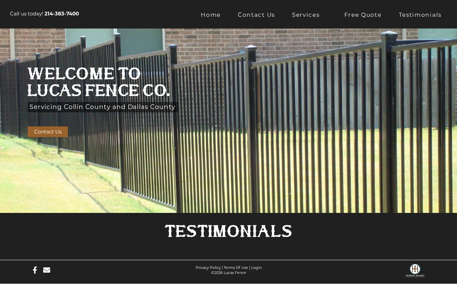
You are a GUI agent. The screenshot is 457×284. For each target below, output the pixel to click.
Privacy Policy (208, 267)
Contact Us (48, 131)
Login (256, 267)
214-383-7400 (61, 13)
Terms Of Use (236, 267)
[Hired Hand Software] (415, 269)
